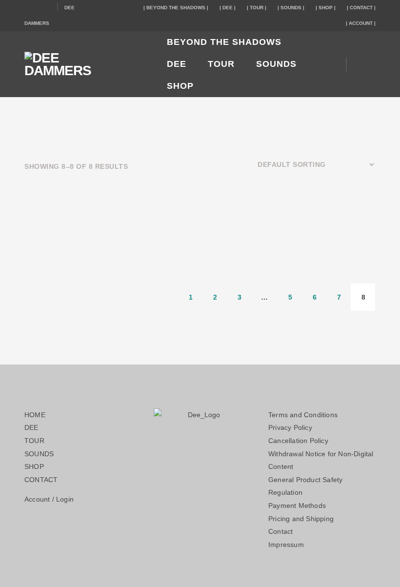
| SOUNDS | (291, 7)
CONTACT (41, 480)
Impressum (286, 544)
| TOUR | (256, 7)
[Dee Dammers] (82, 64)
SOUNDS (276, 64)
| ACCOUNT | (361, 23)
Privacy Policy (290, 427)
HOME (34, 415)
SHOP (180, 86)
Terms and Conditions (303, 415)
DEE (176, 64)
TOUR (221, 64)
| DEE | (228, 7)
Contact (280, 531)
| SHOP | (326, 7)
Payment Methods (297, 505)
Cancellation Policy (298, 441)
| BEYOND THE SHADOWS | (175, 7)
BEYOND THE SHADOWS (224, 42)
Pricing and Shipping (301, 519)
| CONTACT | (361, 7)
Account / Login (49, 499)
